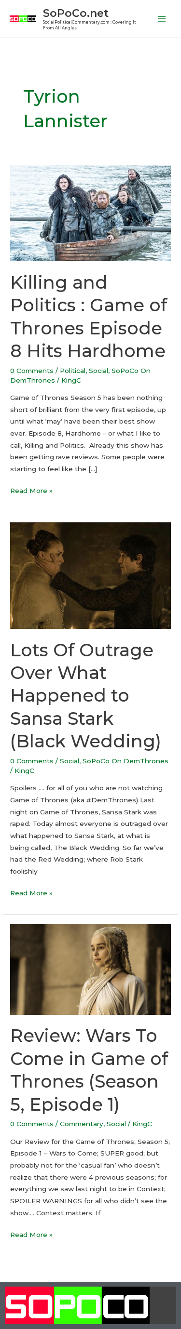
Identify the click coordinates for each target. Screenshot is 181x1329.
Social (98, 370)
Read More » (31, 489)
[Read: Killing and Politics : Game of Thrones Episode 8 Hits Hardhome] (90, 212)
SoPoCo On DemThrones (125, 761)
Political (72, 370)
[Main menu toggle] (162, 19)
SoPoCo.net (76, 13)
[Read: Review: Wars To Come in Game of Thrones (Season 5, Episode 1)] (90, 969)
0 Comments (32, 370)
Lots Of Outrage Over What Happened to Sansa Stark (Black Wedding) (85, 695)
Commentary (81, 1124)
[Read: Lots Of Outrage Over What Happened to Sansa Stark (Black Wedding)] (90, 575)
